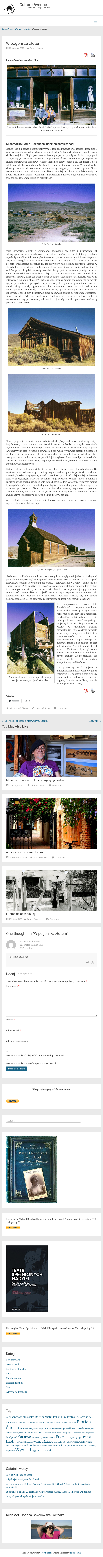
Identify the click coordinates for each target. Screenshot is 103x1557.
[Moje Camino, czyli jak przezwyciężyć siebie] (51, 776)
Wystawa (10, 1450)
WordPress (46, 1553)
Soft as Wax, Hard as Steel (19, 1475)
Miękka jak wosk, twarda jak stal (22, 1479)
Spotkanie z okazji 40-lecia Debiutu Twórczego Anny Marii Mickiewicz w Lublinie (48, 1491)
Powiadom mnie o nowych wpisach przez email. (31, 1063)
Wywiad (23, 1449)
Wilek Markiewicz (52, 1445)
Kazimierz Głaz (48, 1433)
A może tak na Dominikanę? (24, 852)
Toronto (31, 1445)
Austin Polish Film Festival (60, 1417)
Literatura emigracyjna (63, 1433)
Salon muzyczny (14, 1382)
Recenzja (28, 1442)
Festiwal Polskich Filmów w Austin (55, 1422)
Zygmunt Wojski (41, 1450)
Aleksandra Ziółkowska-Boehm (25, 1417)
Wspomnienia (71, 1445)
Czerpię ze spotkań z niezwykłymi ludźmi (25, 720)
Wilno (61, 1445)
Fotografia (24, 1428)
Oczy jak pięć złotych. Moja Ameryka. (25, 1496)
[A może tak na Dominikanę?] (51, 848)
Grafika (47, 1428)
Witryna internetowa (17, 1041)
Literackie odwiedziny (20, 914)
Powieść (21, 1442)
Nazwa (10, 1019)
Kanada (9, 1433)
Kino (8, 1373)
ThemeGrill (75, 1553)
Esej (37, 1423)
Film (74, 1422)
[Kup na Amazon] (31, 1202)
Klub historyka (13, 1378)
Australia (82, 1417)
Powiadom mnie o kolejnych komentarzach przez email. (35, 1055)
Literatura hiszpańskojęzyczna (83, 1433)
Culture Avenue (37, 48)
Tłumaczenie (41, 1445)
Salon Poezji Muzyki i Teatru (79, 1442)
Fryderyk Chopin (36, 1429)
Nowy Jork (35, 1438)
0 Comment (57, 785)
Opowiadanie (45, 1438)
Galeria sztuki (13, 1364)
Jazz (92, 1429)
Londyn (10, 1437)
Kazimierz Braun (34, 1432)
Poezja (61, 1437)
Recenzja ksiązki (42, 1441)
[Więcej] (51, 1529)
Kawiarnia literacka (16, 1369)
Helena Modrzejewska (60, 1429)
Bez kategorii (13, 1360)
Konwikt (95, 720)
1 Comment (61, 708)
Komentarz (13, 986)
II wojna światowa (79, 1428)
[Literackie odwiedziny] (51, 910)
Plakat (52, 1438)
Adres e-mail (13, 1030)
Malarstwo (22, 1437)
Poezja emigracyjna (75, 1438)
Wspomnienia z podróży (87, 1445)
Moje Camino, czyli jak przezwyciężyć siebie (35, 780)
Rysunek (57, 1442)
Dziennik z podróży (26, 1423)
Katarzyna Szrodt (19, 1433)
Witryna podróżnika (18, 708)
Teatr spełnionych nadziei (16, 1445)
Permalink (27, 948)
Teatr (9, 1387)
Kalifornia (45, 708)
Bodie (37, 708)
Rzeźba (63, 1442)
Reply (91, 962)
